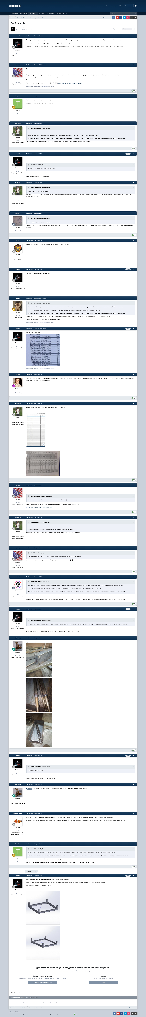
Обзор (33, 13)
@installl (29, 788)
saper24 (17, 213)
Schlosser (18, 638)
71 (18, 113)
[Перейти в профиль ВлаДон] (17, 306)
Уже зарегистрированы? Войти (115, 6)
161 (18, 831)
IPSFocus (17, 1012)
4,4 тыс (18, 230)
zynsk (18, 65)
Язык (10, 1014)
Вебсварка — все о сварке (19, 13)
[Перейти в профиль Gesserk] (17, 584)
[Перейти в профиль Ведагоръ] (17, 131)
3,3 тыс (18, 655)
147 (18, 53)
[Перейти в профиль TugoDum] (17, 104)
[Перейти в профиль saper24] (17, 221)
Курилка (28, 30)
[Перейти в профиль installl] (13, 29)
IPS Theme (11, 1012)
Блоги (42, 13)
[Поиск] (136, 13)
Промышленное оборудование (47, 1014)
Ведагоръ (18, 123)
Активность (62, 13)
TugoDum (18, 96)
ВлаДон (18, 298)
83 (18, 140)
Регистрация (128, 6)
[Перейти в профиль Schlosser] (17, 646)
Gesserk (17, 576)
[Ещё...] (133, 36)
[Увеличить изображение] (69, 83)
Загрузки (51, 13)
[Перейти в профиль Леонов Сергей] (17, 821)
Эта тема (130, 13)
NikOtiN (18, 374)
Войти (103, 982)
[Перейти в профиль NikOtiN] (17, 382)
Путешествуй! (59, 1014)
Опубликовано (34, 36)
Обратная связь (34, 1014)
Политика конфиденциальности (21, 1014)
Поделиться (115, 29)
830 (18, 315)
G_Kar (18, 240)
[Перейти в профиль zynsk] (17, 72)
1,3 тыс (18, 392)
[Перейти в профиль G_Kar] (17, 248)
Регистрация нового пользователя (42, 982)
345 (18, 82)
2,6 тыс (18, 258)
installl (22, 28)
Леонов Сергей (17, 813)
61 (18, 594)
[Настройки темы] (135, 5)
